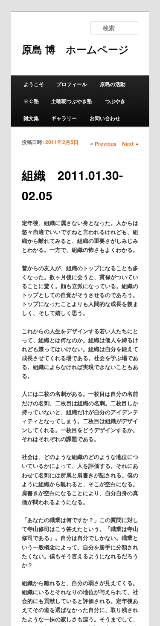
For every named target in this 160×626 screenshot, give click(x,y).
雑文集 (31, 118)
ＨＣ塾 (31, 101)
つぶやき (115, 101)
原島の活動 (112, 84)
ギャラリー (64, 118)
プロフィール (71, 84)
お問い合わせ (105, 118)
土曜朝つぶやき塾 (71, 101)
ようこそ (33, 84)
